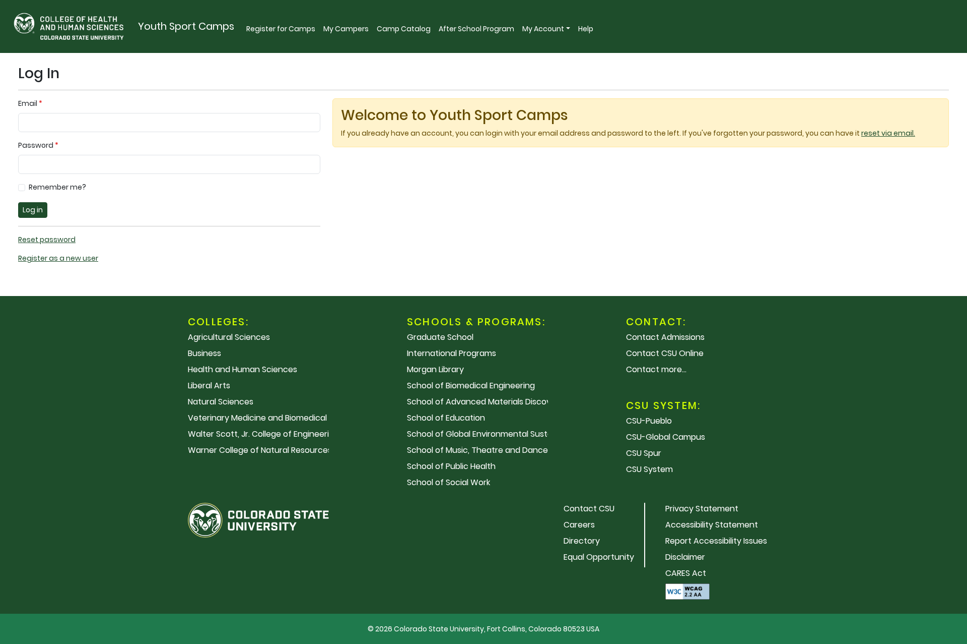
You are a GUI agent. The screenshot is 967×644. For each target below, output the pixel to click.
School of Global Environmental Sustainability (494, 434)
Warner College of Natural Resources (260, 450)
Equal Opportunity (599, 557)
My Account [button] (543, 29)
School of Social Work (448, 482)
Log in (33, 210)
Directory (582, 541)
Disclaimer (685, 557)
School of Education (446, 418)
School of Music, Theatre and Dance (477, 450)
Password (35, 145)
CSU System (649, 469)
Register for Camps (280, 29)
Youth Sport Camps (186, 26)
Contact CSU (589, 508)
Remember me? (57, 187)
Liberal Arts (209, 385)
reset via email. (888, 133)
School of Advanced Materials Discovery (485, 401)
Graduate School (440, 337)
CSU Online (665, 353)
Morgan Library (435, 369)
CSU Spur (643, 453)
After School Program (476, 29)
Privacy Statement (701, 508)
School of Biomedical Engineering (471, 385)
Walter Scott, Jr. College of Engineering (263, 434)
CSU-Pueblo (649, 421)
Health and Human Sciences (242, 369)
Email (27, 103)
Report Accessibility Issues (716, 541)
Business (204, 353)
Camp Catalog (404, 29)
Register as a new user (58, 258)
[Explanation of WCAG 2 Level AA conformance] (687, 591)
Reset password (47, 240)
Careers (579, 525)
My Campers (346, 29)
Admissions (665, 337)
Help (585, 29)
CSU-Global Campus (665, 437)
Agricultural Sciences (229, 337)
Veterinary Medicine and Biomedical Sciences (276, 418)
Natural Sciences (220, 401)
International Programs (451, 353)
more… (656, 369)
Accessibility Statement (711, 525)
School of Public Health (451, 466)
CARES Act (685, 573)
